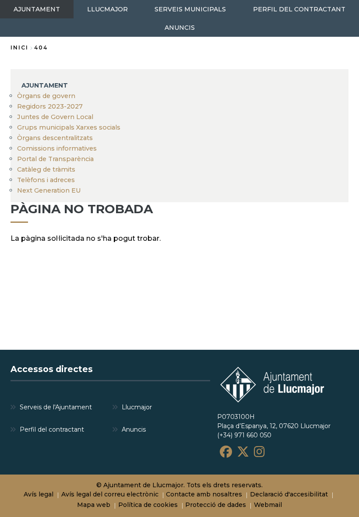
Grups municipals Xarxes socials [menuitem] (68, 127)
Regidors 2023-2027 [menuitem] (50, 106)
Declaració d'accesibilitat (289, 494)
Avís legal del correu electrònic (109, 494)
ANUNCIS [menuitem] (180, 28)
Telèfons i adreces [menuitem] (46, 180)
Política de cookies (148, 505)
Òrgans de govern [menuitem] (46, 96)
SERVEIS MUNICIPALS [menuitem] (190, 9)
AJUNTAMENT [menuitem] (37, 9)
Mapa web (93, 505)
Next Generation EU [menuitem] (49, 190)
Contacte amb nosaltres (204, 494)
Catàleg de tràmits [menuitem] (46, 169)
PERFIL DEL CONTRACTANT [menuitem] (299, 9)
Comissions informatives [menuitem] (57, 148)
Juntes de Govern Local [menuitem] (55, 117)
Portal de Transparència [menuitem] (55, 159)
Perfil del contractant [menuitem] (52, 429)
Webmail (268, 505)
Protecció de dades (215, 505)
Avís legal (38, 494)
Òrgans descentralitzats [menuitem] (55, 138)
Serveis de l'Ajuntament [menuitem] (56, 407)
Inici (19, 47)
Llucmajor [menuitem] (137, 407)
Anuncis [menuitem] (134, 429)
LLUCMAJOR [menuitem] (107, 9)
